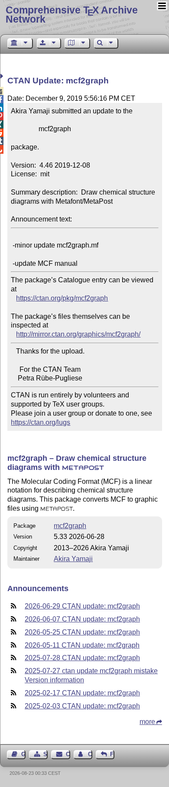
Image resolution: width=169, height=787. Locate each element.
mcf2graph (70, 525)
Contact (68, 754)
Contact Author (90, 754)
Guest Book (23, 754)
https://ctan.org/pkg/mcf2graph (62, 298)
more (147, 721)
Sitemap (45, 754)
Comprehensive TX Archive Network (72, 14)
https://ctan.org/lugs (40, 422)
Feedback (112, 754)
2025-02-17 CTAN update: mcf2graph (82, 693)
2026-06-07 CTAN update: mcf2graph (82, 619)
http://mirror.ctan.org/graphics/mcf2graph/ (78, 334)
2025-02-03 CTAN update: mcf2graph (82, 706)
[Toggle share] (2, 76)
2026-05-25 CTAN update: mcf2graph (82, 632)
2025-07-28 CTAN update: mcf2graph (82, 657)
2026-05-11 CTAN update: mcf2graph (82, 645)
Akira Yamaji (73, 558)
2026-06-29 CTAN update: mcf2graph (82, 606)
